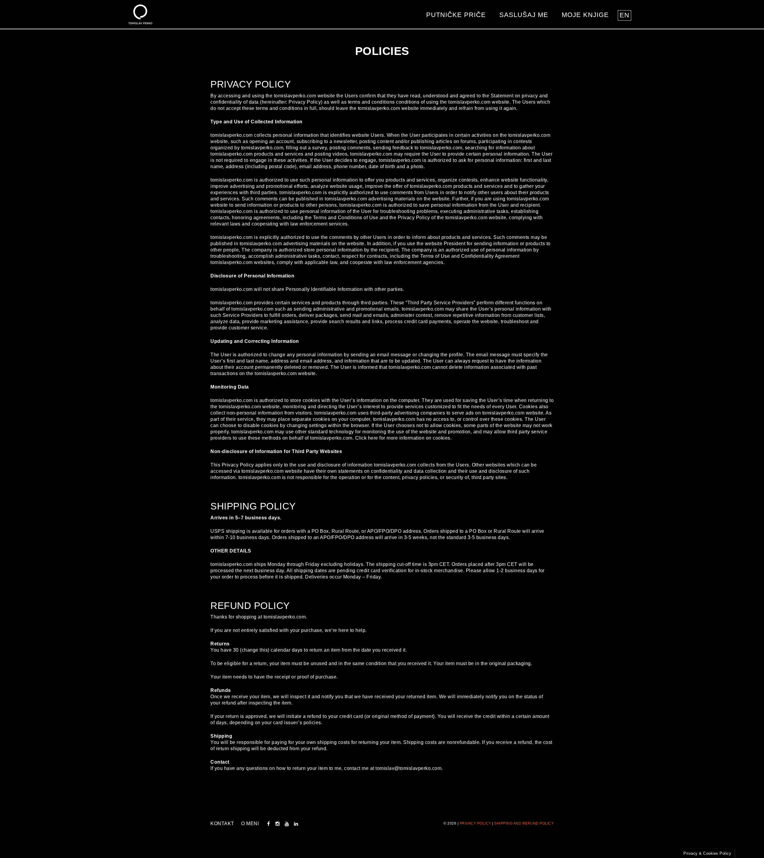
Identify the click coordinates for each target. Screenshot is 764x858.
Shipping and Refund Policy (524, 823)
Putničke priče (456, 15)
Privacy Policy (475, 823)
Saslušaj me (523, 15)
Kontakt (222, 823)
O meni (250, 823)
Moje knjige (585, 15)
